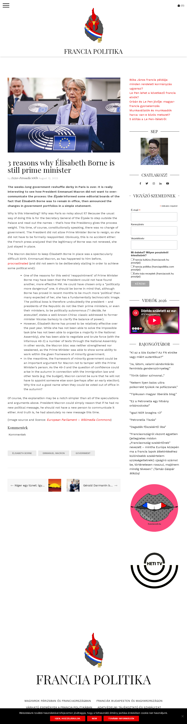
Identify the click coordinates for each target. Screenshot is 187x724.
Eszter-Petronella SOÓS (25, 178)
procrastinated (18, 263)
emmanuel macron (54, 453)
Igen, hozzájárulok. (68, 718)
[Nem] (182, 716)
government (83, 453)
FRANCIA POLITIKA (93, 51)
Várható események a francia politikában (59, 707)
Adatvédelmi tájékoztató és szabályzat (129, 707)
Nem (94, 718)
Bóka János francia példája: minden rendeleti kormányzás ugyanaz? (150, 84)
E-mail (135, 210)
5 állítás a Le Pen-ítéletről (147, 119)
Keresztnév (137, 224)
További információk (121, 718)
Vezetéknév (137, 238)
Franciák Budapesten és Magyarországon (129, 700)
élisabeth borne (22, 453)
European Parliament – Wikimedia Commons (78, 419)
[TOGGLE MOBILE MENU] (6, 5)
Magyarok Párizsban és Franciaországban (57, 700)
